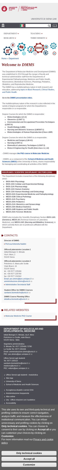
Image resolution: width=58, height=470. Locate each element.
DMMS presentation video (21, 98)
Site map (9, 378)
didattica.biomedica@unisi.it (15, 299)
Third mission (37, 38)
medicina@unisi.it (11, 366)
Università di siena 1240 (44, 19)
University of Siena (13, 381)
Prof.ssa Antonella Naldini (15, 244)
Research (9, 38)
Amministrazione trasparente (17, 393)
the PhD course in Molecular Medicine (33, 153)
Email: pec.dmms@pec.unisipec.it (17, 279)
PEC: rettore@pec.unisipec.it (15, 368)
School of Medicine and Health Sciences (22, 384)
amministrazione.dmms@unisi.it (17, 281)
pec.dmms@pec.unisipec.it (19, 354)
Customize (29, 464)
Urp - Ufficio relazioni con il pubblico (20, 400)
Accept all (29, 459)
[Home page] (19, 11)
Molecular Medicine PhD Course (18, 316)
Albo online (10, 397)
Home (4, 58)
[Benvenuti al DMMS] (22, 26)
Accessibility (11, 403)
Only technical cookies (29, 453)
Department (10, 33)
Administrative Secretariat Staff (17, 285)
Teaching (35, 33)
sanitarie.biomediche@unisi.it (16, 293)
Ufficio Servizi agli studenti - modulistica (22, 375)
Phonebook (55, 25)
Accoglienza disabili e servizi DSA (19, 390)
